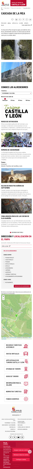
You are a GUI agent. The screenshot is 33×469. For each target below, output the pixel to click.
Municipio (5, 100)
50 (20, 100)
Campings (7, 270)
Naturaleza (6, 8)
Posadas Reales (9, 257)
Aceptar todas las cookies (21, 450)
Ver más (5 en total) (17, 232)
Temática (4, 90)
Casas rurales (9, 259)
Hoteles (7, 266)
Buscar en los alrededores (22, 286)
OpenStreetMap (13, 337)
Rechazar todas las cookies (21, 455)
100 (28, 100)
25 (13, 100)
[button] (3, 296)
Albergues (8, 272)
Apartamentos (9, 268)
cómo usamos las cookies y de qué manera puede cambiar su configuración (7, 462)
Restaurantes (9, 282)
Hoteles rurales (9, 264)
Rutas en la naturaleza (16, 8)
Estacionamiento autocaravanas (13, 276)
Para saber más (26, 25)
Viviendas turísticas (10, 274)
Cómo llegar (5, 246)
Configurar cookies (21, 459)
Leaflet (4, 337)
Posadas (7, 261)
